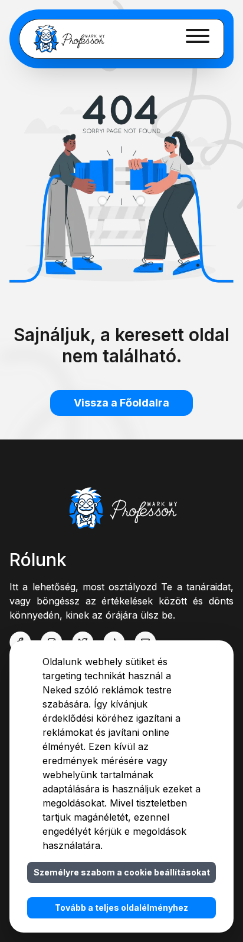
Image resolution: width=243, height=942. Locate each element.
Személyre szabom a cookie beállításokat (122, 872)
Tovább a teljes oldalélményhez (121, 908)
